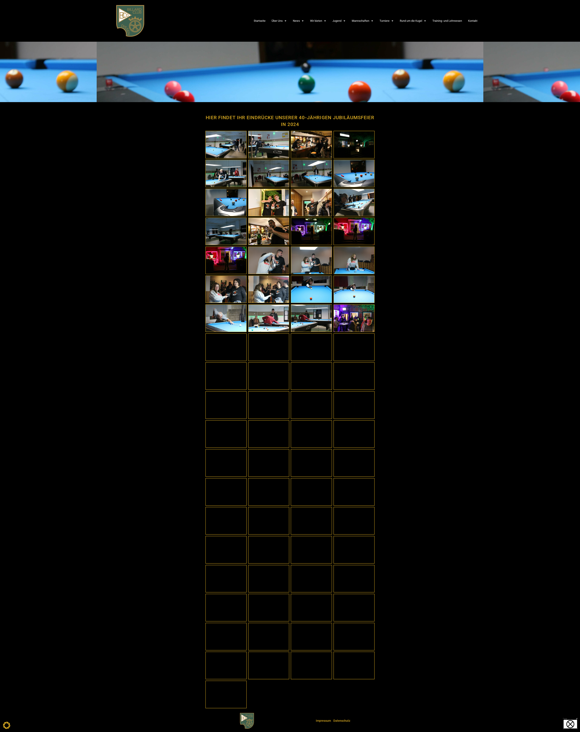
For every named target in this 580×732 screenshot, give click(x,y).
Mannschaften (360, 20)
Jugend (337, 20)
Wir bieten (316, 20)
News (296, 20)
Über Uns (277, 20)
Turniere (385, 20)
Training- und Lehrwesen (447, 20)
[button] (6, 725)
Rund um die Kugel (411, 20)
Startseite (260, 20)
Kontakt (472, 20)
